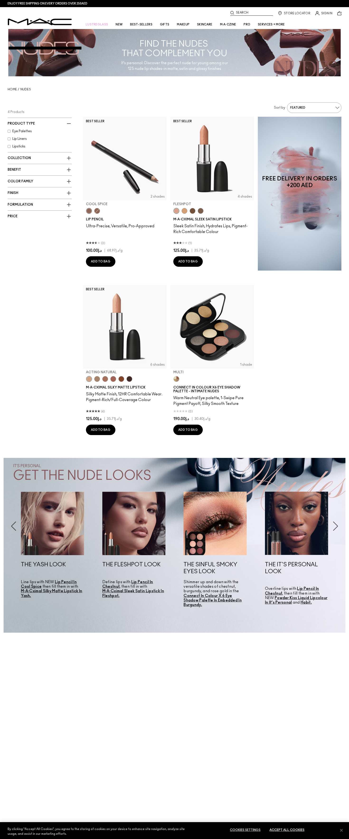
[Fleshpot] (176, 211)
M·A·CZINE (228, 24)
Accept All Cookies (286, 830)
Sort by (279, 107)
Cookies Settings (245, 830)
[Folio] (97, 379)
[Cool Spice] (89, 211)
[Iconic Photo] (121, 379)
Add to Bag (100, 261)
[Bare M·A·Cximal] (129, 379)
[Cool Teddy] (113, 379)
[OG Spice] (97, 211)
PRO (247, 24)
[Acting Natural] (89, 379)
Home (12, 89)
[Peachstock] (184, 211)
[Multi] (176, 379)
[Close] (341, 830)
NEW (119, 24)
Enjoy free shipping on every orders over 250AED (47, 3)
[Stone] (201, 211)
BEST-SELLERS (141, 24)
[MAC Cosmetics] (40, 22)
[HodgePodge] (192, 211)
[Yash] (105, 379)
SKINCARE (204, 24)
